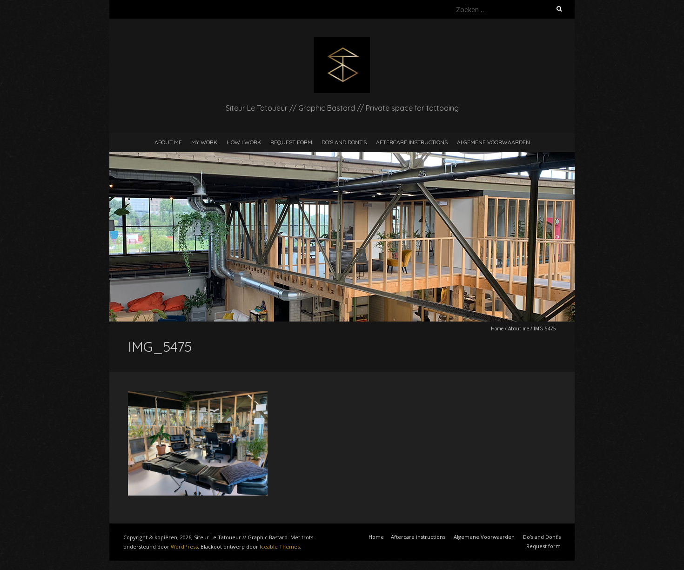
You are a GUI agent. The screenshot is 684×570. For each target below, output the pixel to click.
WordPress (184, 546)
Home (497, 328)
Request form (291, 142)
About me (168, 142)
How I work (244, 142)
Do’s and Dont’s (344, 142)
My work (204, 142)
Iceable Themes (280, 546)
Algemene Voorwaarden (493, 142)
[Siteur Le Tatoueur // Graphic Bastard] (342, 41)
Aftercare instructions (412, 142)
